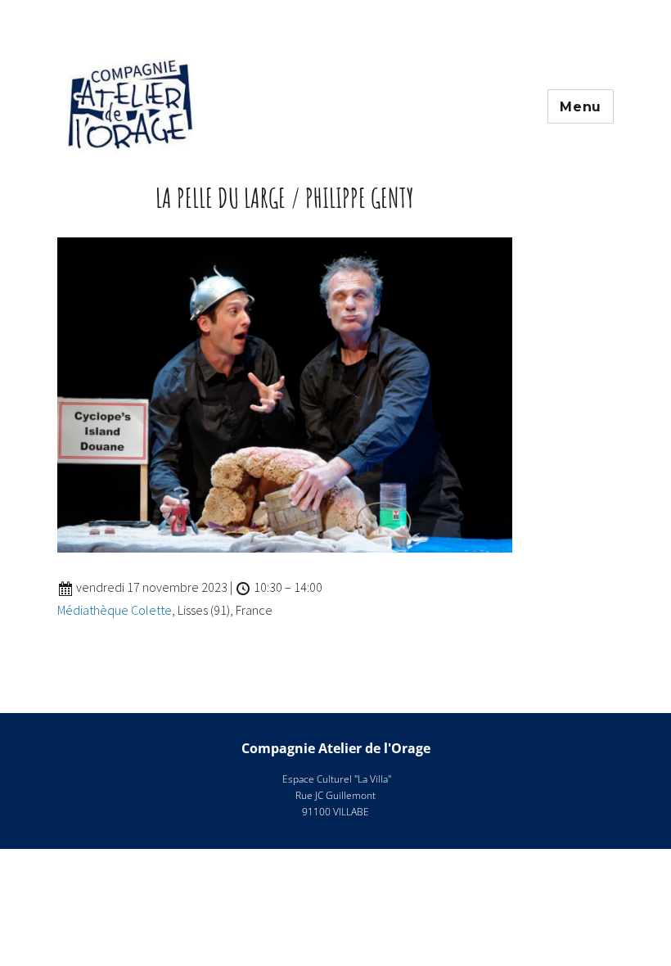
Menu (580, 107)
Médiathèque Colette (114, 610)
